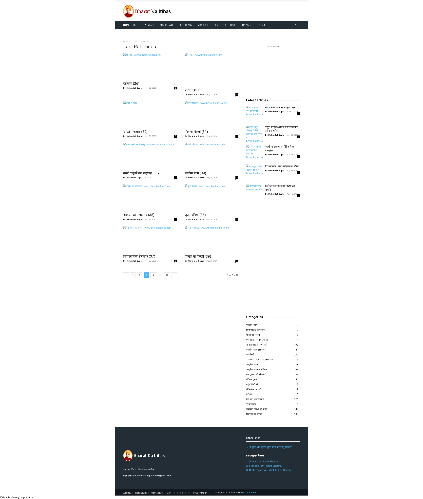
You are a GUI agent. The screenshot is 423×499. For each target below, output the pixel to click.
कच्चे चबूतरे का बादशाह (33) (141, 173)
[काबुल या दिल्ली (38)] (211, 239)
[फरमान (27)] (211, 69)
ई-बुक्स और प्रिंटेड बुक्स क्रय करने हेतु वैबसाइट (271, 447)
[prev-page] (126, 275)
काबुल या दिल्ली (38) (198, 256)
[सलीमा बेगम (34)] (211, 156)
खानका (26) (131, 83)
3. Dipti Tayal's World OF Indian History (268, 470)
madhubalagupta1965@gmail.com (154, 475)
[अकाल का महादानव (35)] (150, 197)
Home (126, 41)
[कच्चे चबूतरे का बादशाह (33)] (150, 156)
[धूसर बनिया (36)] (211, 197)
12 (167, 275)
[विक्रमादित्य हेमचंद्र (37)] (150, 239)
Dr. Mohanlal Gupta (133, 88)
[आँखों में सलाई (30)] (150, 114)
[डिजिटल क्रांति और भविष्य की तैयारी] (254, 192)
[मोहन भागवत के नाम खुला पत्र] (254, 114)
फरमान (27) (192, 90)
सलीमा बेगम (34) (195, 173)
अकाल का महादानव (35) (138, 215)
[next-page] (174, 275)
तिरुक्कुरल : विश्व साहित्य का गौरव (282, 166)
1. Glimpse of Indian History (262, 461)
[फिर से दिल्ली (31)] (211, 114)
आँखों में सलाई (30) (135, 132)
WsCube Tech (249, 492)
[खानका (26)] (150, 66)
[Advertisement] (271, 258)
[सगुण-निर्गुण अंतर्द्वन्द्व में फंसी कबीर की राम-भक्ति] (254, 133)
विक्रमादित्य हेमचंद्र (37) (139, 256)
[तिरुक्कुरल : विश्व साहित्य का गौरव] (254, 173)
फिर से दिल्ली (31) (196, 132)
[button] (296, 25)
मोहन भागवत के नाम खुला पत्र (280, 107)
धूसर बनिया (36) (195, 215)
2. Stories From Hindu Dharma (264, 465)
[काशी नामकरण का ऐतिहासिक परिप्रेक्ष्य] (254, 153)
